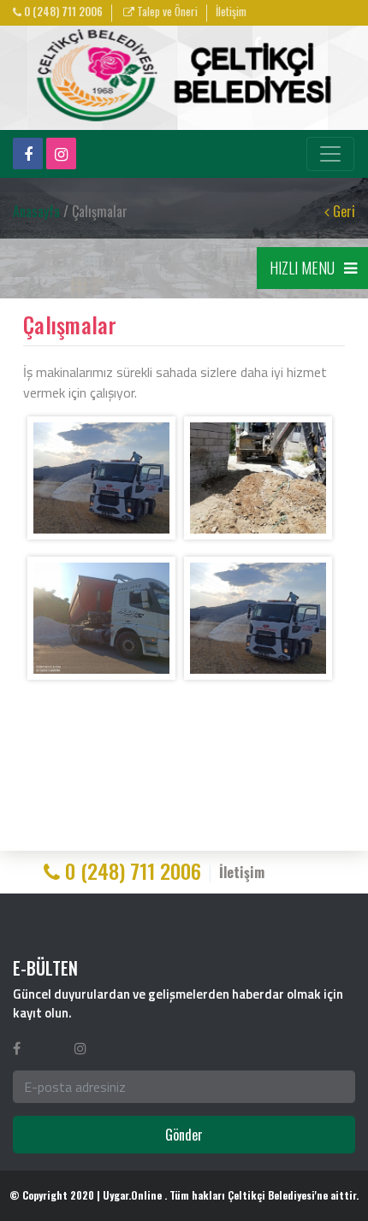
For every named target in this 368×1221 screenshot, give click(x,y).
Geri (342, 211)
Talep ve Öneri (166, 11)
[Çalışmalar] (101, 478)
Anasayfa (36, 211)
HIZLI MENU (302, 268)
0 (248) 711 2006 (62, 11)
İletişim (231, 11)
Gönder (184, 1134)
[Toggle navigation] (330, 154)
